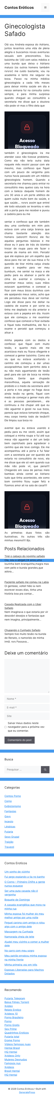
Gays (7, 816)
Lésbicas (9, 826)
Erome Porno (12, 1040)
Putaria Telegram (14, 998)
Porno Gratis (12, 1025)
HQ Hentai (10, 1051)
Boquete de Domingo (17, 899)
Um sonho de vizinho (17, 871)
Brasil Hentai (12, 1070)
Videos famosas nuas (17, 1044)
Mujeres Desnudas (15, 1059)
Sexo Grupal (11, 836)
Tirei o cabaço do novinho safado (24, 556)
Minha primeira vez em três (20, 964)
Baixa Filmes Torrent (16, 1002)
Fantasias (10, 811)
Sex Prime (10, 1028)
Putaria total (11, 1036)
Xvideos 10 (11, 1013)
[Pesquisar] (45, 769)
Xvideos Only (12, 1055)
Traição (8, 841)
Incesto (8, 821)
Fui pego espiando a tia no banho (24, 876)
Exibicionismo (12, 806)
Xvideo (8, 1006)
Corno (8, 801)
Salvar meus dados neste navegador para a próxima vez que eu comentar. (26, 727)
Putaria (8, 831)
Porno (8, 1021)
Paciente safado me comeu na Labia (26, 582)
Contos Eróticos (19, 7)
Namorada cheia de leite (19, 936)
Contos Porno (12, 796)
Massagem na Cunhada (18, 931)
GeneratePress (27, 1092)
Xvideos (9, 1067)
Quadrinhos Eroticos (16, 1032)
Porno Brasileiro (13, 1017)
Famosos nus (12, 1063)
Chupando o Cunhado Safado (22, 630)
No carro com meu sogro (19, 950)
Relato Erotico (12, 1009)
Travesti (9, 846)
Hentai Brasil (12, 1048)
